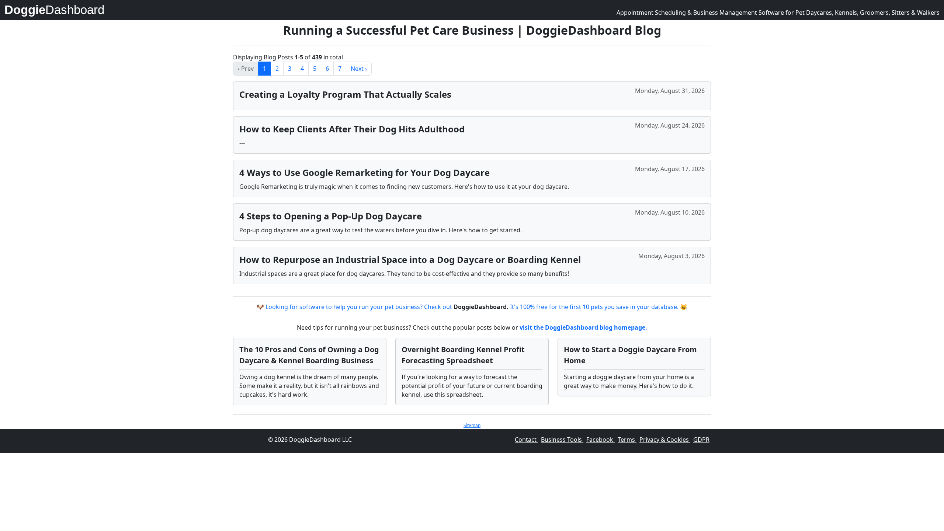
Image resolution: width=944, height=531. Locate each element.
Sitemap (472, 425)
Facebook (600, 439)
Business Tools (562, 439)
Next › (359, 69)
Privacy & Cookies (664, 439)
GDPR (701, 439)
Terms (627, 439)
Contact (526, 439)
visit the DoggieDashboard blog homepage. (583, 327)
